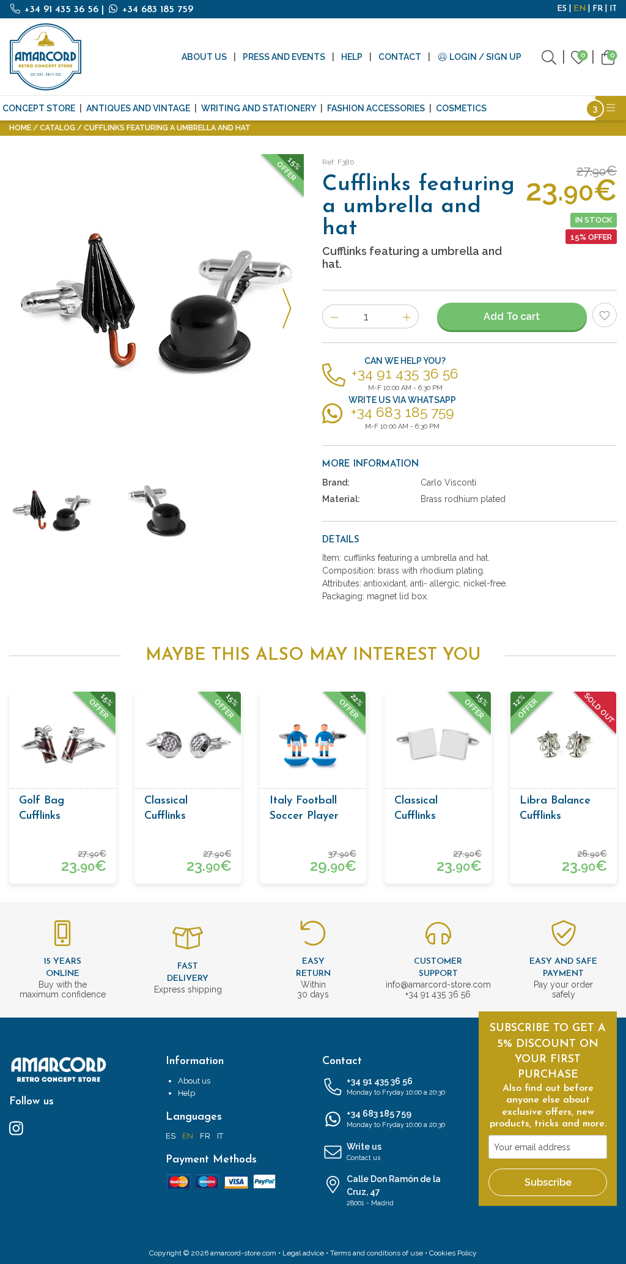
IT (613, 9)
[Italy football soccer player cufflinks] (313, 744)
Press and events (284, 57)
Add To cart (512, 316)
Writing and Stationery (258, 108)
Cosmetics (461, 108)
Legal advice (303, 1253)
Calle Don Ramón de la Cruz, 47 (394, 1190)
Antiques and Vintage (138, 108)
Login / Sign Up (484, 57)
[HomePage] (46, 56)
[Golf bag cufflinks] (62, 744)
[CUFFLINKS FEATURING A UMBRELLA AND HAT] (156, 301)
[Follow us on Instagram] (16, 1127)
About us (204, 57)
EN (579, 9)
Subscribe (548, 1182)
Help (352, 57)
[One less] (334, 316)
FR (597, 9)
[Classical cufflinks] (188, 744)
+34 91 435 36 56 (61, 10)
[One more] (407, 316)
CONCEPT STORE (38, 108)
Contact (399, 57)
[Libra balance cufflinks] (563, 744)
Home (20, 128)
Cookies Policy (453, 1253)
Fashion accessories (376, 108)
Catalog (57, 128)
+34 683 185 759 (156, 10)
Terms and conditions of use (376, 1253)
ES (562, 9)
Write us (364, 1152)
